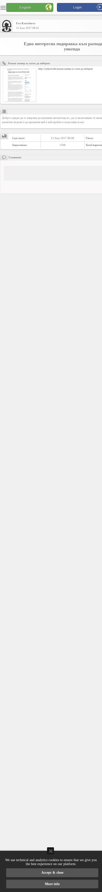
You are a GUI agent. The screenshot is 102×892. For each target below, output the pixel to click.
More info (52, 884)
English (25, 7)
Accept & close (52, 872)
